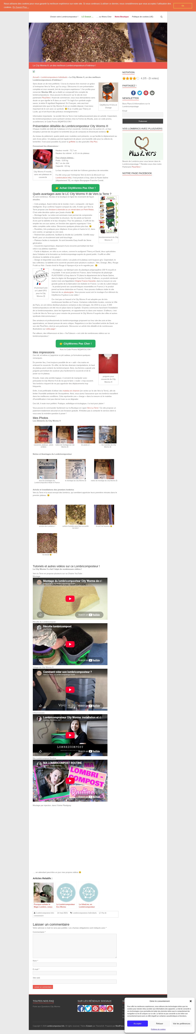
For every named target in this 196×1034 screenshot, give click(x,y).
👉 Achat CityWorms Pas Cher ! (75, 188)
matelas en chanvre (71, 391)
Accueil (36, 77)
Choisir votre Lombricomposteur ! (64, 17)
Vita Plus (93, 142)
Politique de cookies (158, 1029)
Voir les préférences (181, 1023)
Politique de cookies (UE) (142, 17)
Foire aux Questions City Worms (46, 1006)
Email (124, 111)
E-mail (36, 969)
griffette (72, 142)
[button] (190, 1001)
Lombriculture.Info (63, 178)
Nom (35, 961)
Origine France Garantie (85, 281)
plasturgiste (69, 292)
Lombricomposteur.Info (45, 913)
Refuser (159, 1023)
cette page (50, 329)
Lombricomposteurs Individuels (54, 77)
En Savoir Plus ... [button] (21, 7)
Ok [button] (183, 6)
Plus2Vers (46, 98)
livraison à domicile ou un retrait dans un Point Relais (71, 209)
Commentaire (39, 932)
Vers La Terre (92, 408)
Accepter (137, 1023)
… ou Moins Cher (104, 17)
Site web (36, 978)
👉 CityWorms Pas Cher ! (75, 343)
